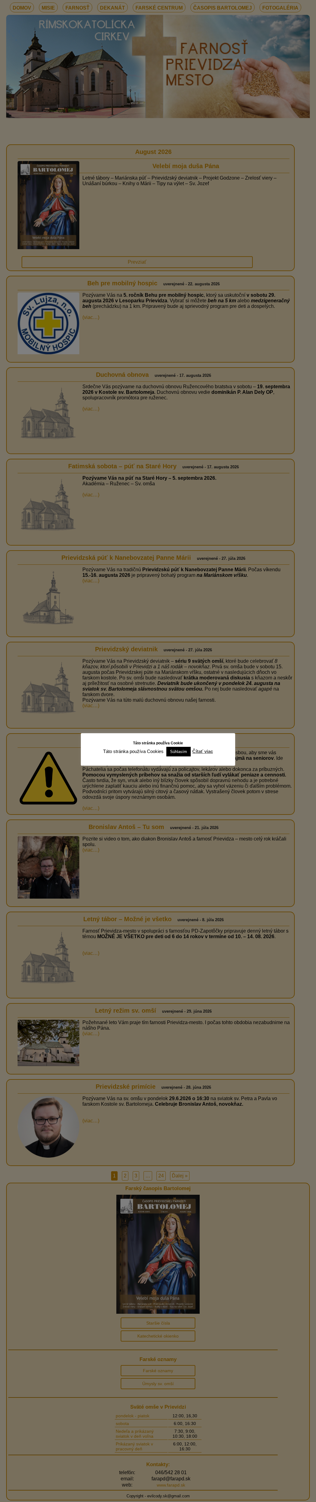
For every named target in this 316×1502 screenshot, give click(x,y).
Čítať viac (202, 751)
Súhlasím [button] (178, 751)
